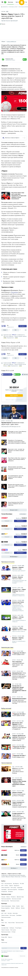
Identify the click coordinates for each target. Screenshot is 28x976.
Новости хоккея (4, 915)
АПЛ (2, 885)
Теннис (3, 925)
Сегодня (3, 896)
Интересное (4, 891)
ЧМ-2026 (22, 883)
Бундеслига (16, 885)
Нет (15, 330)
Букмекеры (4, 903)
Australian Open (4, 928)
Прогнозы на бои (5, 900)
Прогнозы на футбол (23, 6)
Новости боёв (11, 922)
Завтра (8, 896)
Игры (2, 940)
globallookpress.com (11, 41)
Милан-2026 (4, 937)
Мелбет (18, 906)
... (24, 4)
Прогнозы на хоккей (16, 898)
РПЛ (2, 883)
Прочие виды (4, 934)
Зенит (22, 906)
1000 (13, 334)
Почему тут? (7, 520)
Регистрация (20, 520)
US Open (13, 932)
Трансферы (4, 889)
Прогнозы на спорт (13, 6)
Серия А (11, 885)
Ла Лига (6, 885)
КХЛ (2, 913)
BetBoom (18, 908)
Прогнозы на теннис (14, 900)
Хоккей (3, 910)
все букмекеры (23, 514)
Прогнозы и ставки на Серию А (12, 137)
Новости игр (4, 942)
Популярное (21, 889)
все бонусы (23, 846)
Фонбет (13, 908)
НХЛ (5, 913)
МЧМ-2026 (15, 913)
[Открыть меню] (2, 2)
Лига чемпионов (8, 883)
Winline (13, 906)
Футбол (3, 881)
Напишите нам (22, 956)
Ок (23, 948)
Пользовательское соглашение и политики (9, 967)
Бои (2, 920)
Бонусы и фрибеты (5, 908)
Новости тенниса (5, 930)
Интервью (10, 891)
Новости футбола (5, 887)
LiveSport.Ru (5, 6)
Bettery (23, 908)
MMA (2, 922)
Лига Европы (16, 883)
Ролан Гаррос (18, 928)
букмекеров (14, 292)
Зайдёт (4, 330)
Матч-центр (13, 887)
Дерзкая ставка (20, 896)
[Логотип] (5, 2)
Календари (19, 887)
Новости (10, 937)
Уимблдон (12, 928)
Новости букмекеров (6, 906)
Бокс (6, 922)
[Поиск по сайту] (26, 2)
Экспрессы (13, 896)
